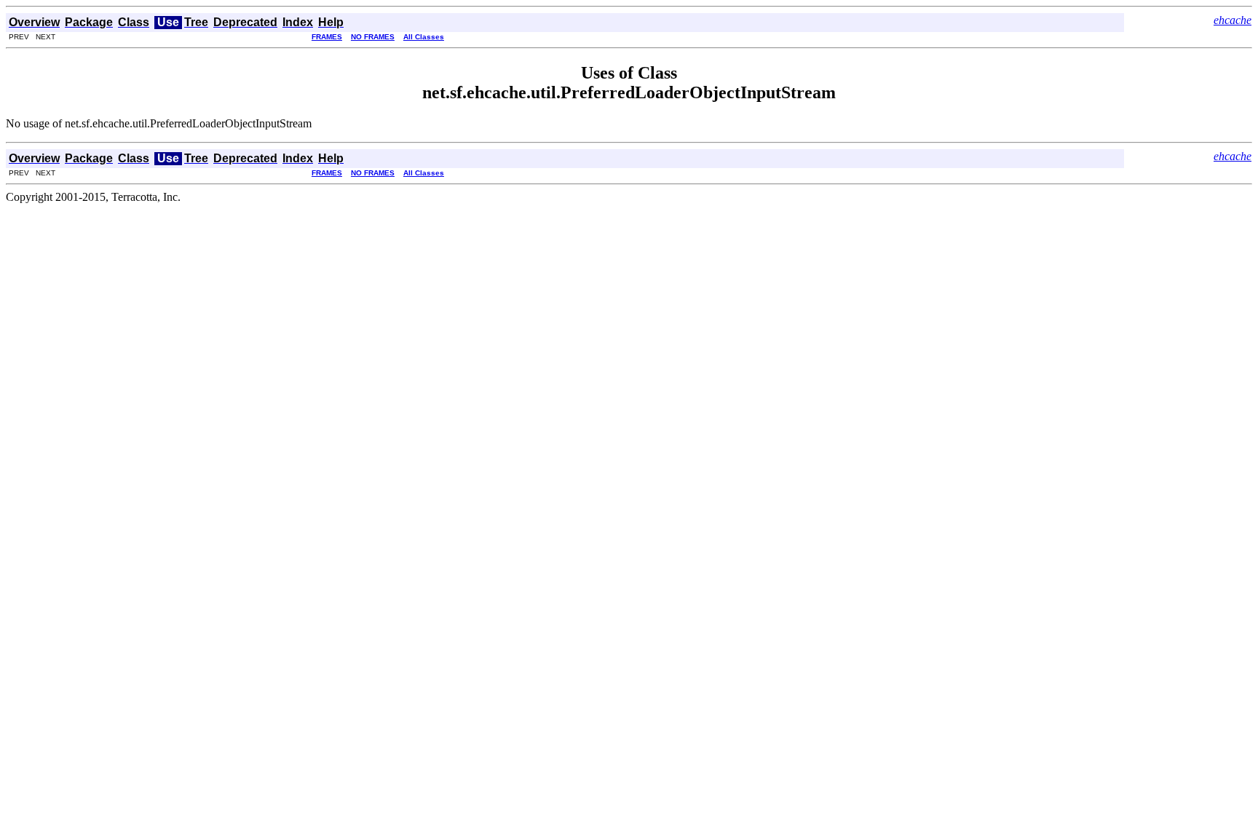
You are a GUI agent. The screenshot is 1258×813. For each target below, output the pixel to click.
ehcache (1232, 20)
